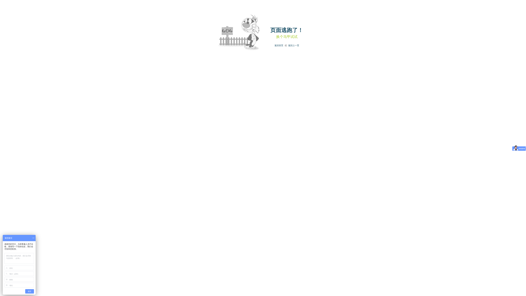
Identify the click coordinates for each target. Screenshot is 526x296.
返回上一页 (293, 45)
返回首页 (279, 45)
